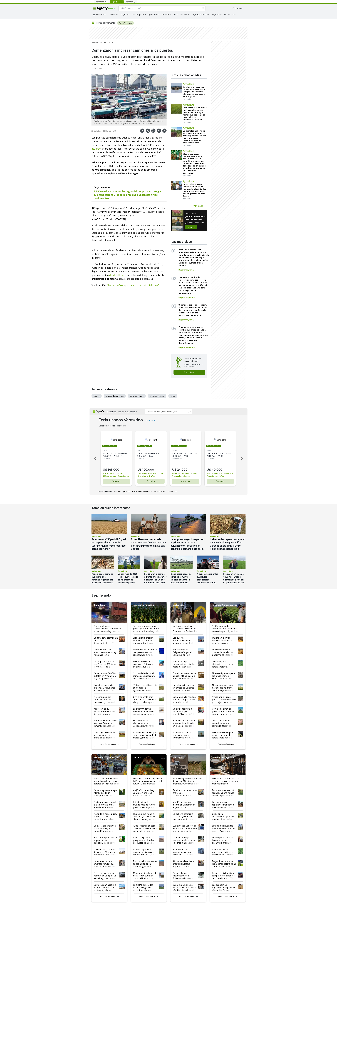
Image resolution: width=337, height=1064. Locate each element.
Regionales (216, 14)
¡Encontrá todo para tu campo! (122, 411)
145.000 (113, 469)
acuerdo (96, 148)
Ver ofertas (151, 420)
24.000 (182, 469)
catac (172, 396)
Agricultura (153, 14)
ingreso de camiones (115, 396)
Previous (94, 458)
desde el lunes (117, 275)
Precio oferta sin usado (113, 473)
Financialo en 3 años (146, 476)
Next (242, 458)
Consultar (116, 481)
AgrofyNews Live (200, 14)
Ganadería (166, 14)
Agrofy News (97, 42)
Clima (175, 14)
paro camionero (137, 396)
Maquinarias (230, 14)
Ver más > (198, 205)
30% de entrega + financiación (116, 476)
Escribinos (191, 227)
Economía (185, 14)
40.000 (217, 469)
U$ (105, 469)
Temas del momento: (105, 22)
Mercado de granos (119, 14)
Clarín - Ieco (96, 68)
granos (97, 396)
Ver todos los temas (108, 744)
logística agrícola (157, 396)
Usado (105, 450)
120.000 (148, 469)
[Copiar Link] (164, 130)
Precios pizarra (139, 14)
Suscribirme (189, 372)
